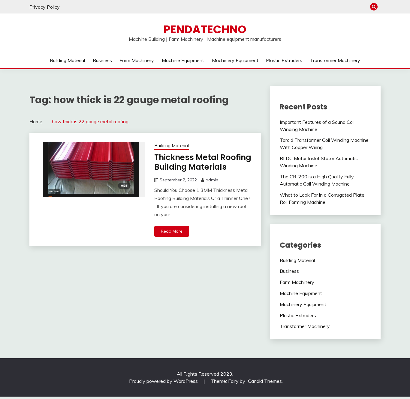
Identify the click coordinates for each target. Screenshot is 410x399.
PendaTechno (205, 29)
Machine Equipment (183, 60)
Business (102, 60)
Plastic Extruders (284, 60)
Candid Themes (265, 381)
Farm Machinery (136, 60)
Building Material (67, 60)
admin (212, 180)
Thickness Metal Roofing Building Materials (202, 162)
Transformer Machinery (335, 60)
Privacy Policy (44, 7)
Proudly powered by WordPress (164, 381)
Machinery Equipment (235, 60)
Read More (171, 231)
